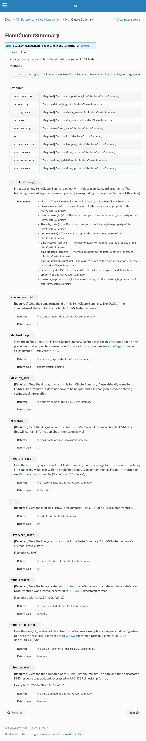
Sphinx (23, 734)
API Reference (25, 19)
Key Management (49, 19)
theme (43, 734)
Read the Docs (74, 734)
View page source (128, 19)
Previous (16, 712)
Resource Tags (111, 346)
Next (132, 712)
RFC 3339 (75, 590)
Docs (8, 19)
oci (76, 5)
